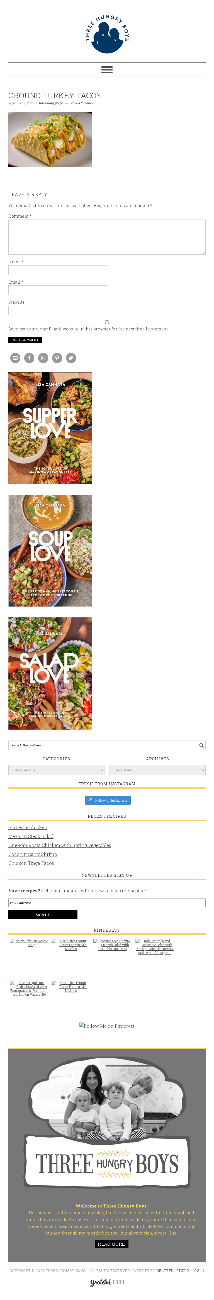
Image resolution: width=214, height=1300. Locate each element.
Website (16, 302)
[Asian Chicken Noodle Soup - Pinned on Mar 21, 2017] (29, 945)
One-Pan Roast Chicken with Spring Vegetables (59, 845)
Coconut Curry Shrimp (32, 854)
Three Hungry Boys (107, 34)
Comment (20, 216)
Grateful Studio (173, 1270)
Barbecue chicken (27, 827)
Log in (199, 1270)
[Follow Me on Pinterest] (107, 1029)
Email (16, 282)
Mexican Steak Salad (31, 836)
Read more (111, 1244)
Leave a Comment (81, 103)
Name (16, 261)
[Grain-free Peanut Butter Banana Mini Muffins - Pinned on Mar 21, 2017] (71, 947)
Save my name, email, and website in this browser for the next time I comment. (88, 329)
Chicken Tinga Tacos (31, 863)
